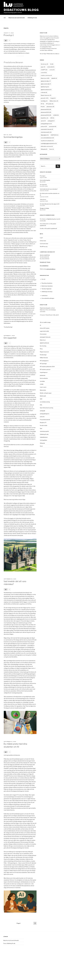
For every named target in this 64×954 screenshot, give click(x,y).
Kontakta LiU (43, 262)
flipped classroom (46, 95)
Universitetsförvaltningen (48, 298)
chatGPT (44, 69)
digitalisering (45, 86)
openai (43, 120)
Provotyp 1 (9, 35)
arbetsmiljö (50, 67)
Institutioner (45, 295)
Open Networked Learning (46, 407)
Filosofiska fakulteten (47, 283)
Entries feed (43, 240)
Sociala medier (43, 425)
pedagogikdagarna (46, 123)
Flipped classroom (44, 351)
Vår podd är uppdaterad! (51, 228)
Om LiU (43, 279)
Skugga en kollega (44, 208)
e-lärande (44, 92)
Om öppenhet (10, 338)
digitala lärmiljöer (46, 81)
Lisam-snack (43, 387)
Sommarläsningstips (13, 137)
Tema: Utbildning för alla (9, 943)
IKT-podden (49, 103)
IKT (42, 103)
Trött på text (43, 199)
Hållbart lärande (44, 357)
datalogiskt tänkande (45, 337)
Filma (41, 348)
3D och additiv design (45, 322)
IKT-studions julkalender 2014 (47, 366)
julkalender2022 (46, 109)
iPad (43, 106)
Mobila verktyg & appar (46, 393)
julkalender (50, 106)
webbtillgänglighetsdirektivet (49, 143)
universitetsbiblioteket (47, 137)
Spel (41, 428)
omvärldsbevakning (45, 402)
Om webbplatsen (44, 265)
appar (43, 67)
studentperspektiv (46, 132)
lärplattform (44, 118)
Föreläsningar (43, 354)
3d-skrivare (44, 64)
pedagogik (51, 120)
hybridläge (44, 101)
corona (51, 69)
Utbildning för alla (32, 17)
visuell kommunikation (47, 140)
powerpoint (52, 126)
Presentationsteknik (45, 419)
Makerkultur (43, 390)
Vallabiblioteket (44, 437)
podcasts (42, 416)
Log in (41, 237)
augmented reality (44, 331)
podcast (44, 126)
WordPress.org (43, 246)
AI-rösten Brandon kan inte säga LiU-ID (49, 204)
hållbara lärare (53, 101)
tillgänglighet (45, 135)
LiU (5, 17)
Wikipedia (44, 149)
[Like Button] (6, 40)
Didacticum (45, 78)
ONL (41, 405)
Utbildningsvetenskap (47, 291)
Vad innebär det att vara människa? (49, 189)
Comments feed (44, 243)
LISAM (56, 115)
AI (51, 64)
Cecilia (41, 228)
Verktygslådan (43, 440)
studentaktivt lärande (47, 129)
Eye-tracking (43, 346)
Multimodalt (43, 396)
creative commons (46, 75)
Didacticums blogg (21, 10)
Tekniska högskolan (46, 288)
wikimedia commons (47, 146)
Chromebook (43, 334)
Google (52, 98)
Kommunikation (44, 378)
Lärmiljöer (42, 381)
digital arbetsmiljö (46, 84)
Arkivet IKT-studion (44, 328)
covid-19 (44, 72)
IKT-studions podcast (45, 369)
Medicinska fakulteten (47, 286)
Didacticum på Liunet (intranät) (17, 17)
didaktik (54, 78)
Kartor (48, 262)
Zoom (51, 149)
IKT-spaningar (43, 363)
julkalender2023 (46, 112)
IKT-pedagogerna (44, 360)
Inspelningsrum (44, 372)
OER (52, 118)
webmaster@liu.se (50, 269)
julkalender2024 (46, 115)
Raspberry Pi (43, 422)
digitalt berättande (46, 89)
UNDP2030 (54, 135)
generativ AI (44, 98)
